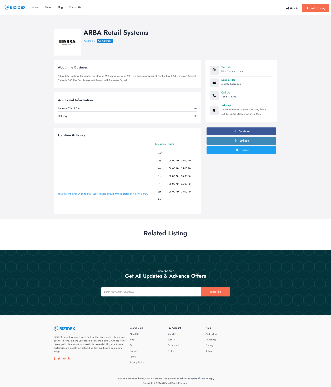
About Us (134, 334)
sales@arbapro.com (231, 84)
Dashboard (173, 345)
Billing (208, 351)
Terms (133, 356)
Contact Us (75, 7)
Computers (105, 40)
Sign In (171, 339)
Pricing (209, 345)
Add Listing (318, 8)
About (48, 7)
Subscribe (215, 292)
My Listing (210, 339)
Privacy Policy (137, 362)
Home (35, 7)
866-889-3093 (228, 96)
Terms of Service (199, 378)
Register (172, 334)
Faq (131, 345)
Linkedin (244, 141)
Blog (60, 7)
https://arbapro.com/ (232, 71)
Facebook (244, 131)
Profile (171, 351)
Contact (133, 351)
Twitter (244, 150)
